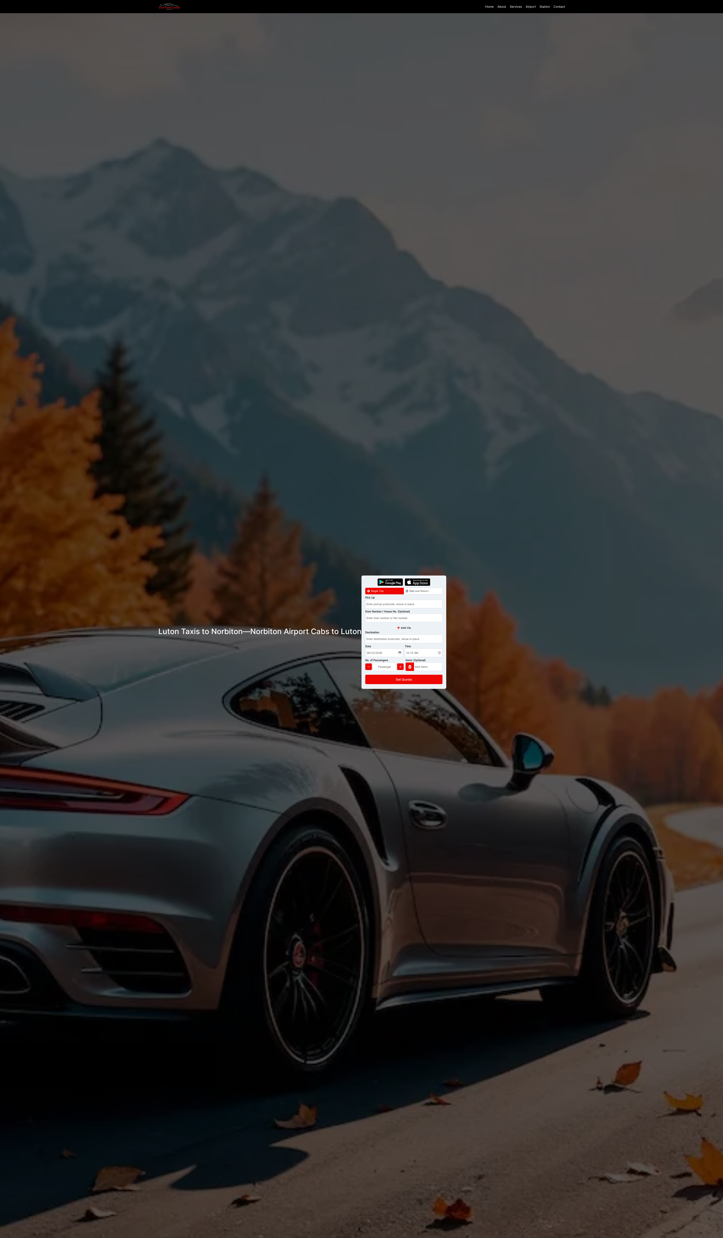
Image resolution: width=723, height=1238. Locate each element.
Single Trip (377, 590)
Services (516, 6)
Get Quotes (404, 679)
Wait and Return (419, 590)
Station (545, 6)
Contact (559, 6)
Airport (531, 6)
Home (489, 6)
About (501, 6)
